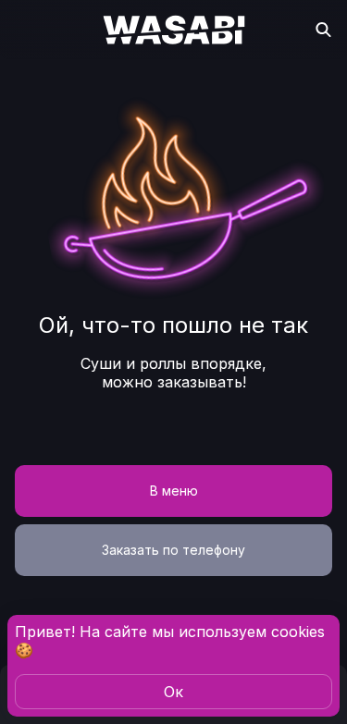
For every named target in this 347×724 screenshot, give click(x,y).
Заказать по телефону (173, 550)
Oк (173, 691)
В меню (174, 490)
